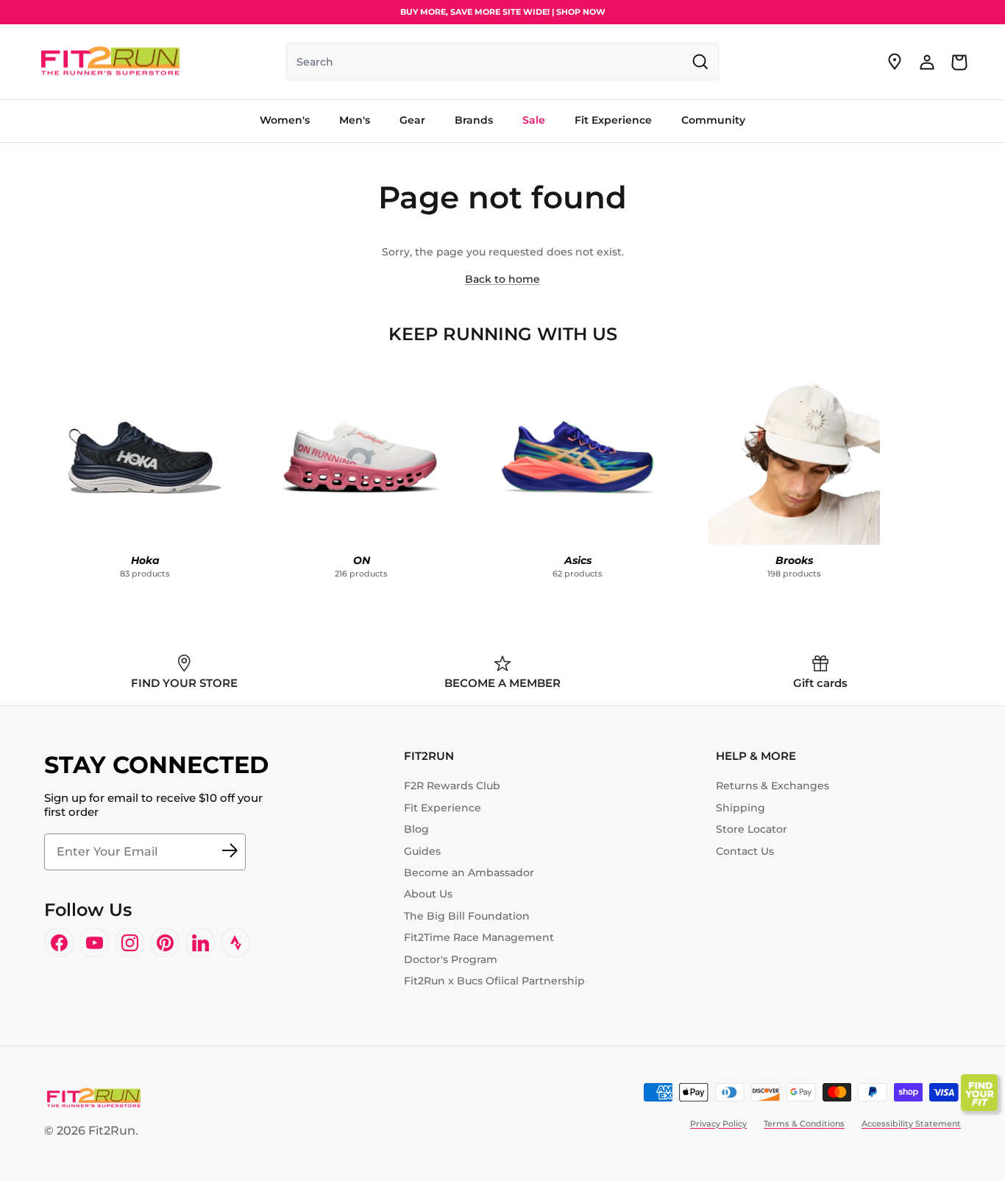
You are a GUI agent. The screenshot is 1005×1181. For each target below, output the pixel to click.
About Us (428, 893)
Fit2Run (111, 1131)
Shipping (740, 807)
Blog (416, 829)
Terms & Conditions (804, 1123)
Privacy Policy (718, 1123)
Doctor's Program (450, 959)
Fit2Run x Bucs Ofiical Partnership (494, 980)
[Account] (927, 62)
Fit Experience (442, 807)
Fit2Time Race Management (479, 937)
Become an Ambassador (469, 872)
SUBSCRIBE (229, 851)
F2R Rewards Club (452, 785)
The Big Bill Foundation (467, 916)
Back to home (502, 279)
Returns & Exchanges (772, 785)
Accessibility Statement (911, 1123)
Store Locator (751, 829)
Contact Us (745, 851)
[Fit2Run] (110, 62)
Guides (422, 851)
